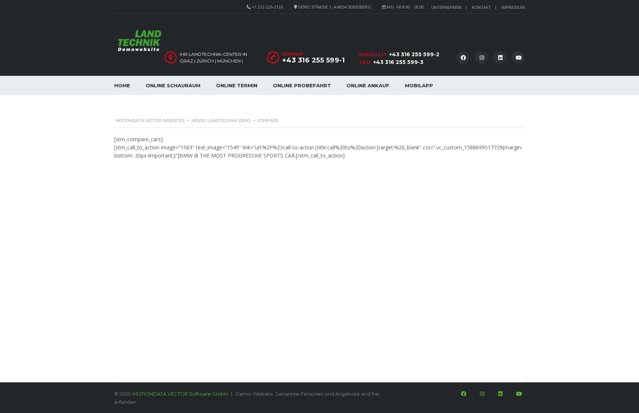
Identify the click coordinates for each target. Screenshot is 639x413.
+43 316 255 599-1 (313, 60)
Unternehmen (446, 7)
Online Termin (236, 85)
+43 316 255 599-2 (414, 54)
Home (122, 85)
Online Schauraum (173, 85)
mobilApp (419, 85)
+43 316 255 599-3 (398, 62)
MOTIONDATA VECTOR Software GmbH (180, 394)
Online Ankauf (367, 85)
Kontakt (481, 7)
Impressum (513, 7)
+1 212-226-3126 (267, 7)
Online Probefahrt (302, 85)
